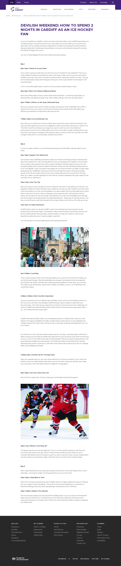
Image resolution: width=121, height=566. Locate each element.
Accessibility (101, 540)
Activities (14, 529)
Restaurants (38, 529)
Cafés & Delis (38, 535)
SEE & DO (44, 9)
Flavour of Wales (40, 527)
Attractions (15, 527)
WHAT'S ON (57, 9)
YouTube (95, 558)
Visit (12, 2)
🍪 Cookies (105, 558)
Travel (99, 527)
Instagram (84, 558)
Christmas (80, 527)
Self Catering (58, 529)
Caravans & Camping (61, 532)
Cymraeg (103, 2)
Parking (100, 532)
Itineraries (80, 540)
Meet (19, 2)
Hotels (56, 527)
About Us (93, 2)
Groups (79, 535)
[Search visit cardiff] (112, 2)
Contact (83, 2)
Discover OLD (82, 523)
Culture (79, 538)
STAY (80, 9)
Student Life (81, 543)
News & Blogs (81, 529)
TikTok (75, 558)
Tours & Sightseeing (18, 540)
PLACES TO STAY (60, 523)
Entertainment (16, 532)
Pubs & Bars (38, 532)
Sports (13, 535)
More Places (58, 535)
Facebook (62, 558)
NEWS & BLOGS (16, 15)
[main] (60, 283)
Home (8, 15)
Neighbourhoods (83, 532)
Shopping (14, 538)
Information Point (103, 538)
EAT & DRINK (68, 9)
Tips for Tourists (102, 535)
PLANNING (105, 9)
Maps (99, 529)
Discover (91, 9)
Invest (26, 2)
